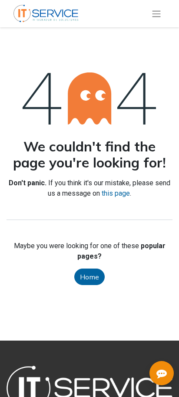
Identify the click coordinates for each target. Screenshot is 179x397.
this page (116, 193)
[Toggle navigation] (156, 13)
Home (89, 276)
